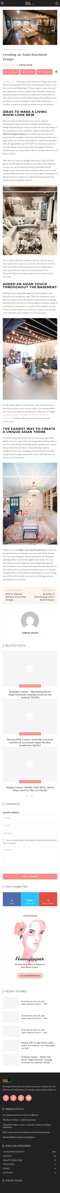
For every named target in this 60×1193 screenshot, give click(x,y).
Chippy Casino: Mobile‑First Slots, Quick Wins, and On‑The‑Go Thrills (30, 789)
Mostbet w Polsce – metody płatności (19, 1119)
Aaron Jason (25, 65)
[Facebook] (6, 1098)
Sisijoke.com (8, 81)
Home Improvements (18, 49)
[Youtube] (29, 1098)
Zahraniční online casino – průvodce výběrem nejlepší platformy (27, 1125)
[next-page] (31, 796)
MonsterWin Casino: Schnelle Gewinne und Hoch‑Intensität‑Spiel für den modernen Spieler (30, 742)
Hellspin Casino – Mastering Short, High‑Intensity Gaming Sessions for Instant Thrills (30, 694)
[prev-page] (27, 796)
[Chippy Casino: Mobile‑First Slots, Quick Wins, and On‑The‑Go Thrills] (30, 764)
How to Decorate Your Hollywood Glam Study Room (26, 1132)
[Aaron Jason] (30, 620)
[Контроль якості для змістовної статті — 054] (11, 1002)
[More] (56, 72)
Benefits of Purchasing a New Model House (44, 596)
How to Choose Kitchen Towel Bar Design (16, 596)
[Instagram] (13, 1098)
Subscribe (48, 893)
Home (5, 49)
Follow (30, 893)
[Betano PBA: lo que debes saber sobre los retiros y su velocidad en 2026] (11, 1045)
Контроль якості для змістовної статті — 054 (34, 1002)
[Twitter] (21, 1098)
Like (12, 893)
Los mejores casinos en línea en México (20, 1115)
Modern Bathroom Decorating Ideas (19, 1137)
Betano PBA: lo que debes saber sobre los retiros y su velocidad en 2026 (37, 1045)
